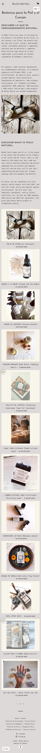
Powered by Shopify (20, 743)
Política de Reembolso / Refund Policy (20, 724)
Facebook (21, 734)
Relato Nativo (24, 741)
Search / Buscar (20, 718)
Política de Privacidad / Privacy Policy (20, 721)
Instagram (21, 736)
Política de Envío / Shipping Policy (20, 727)
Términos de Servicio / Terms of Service (20, 729)
